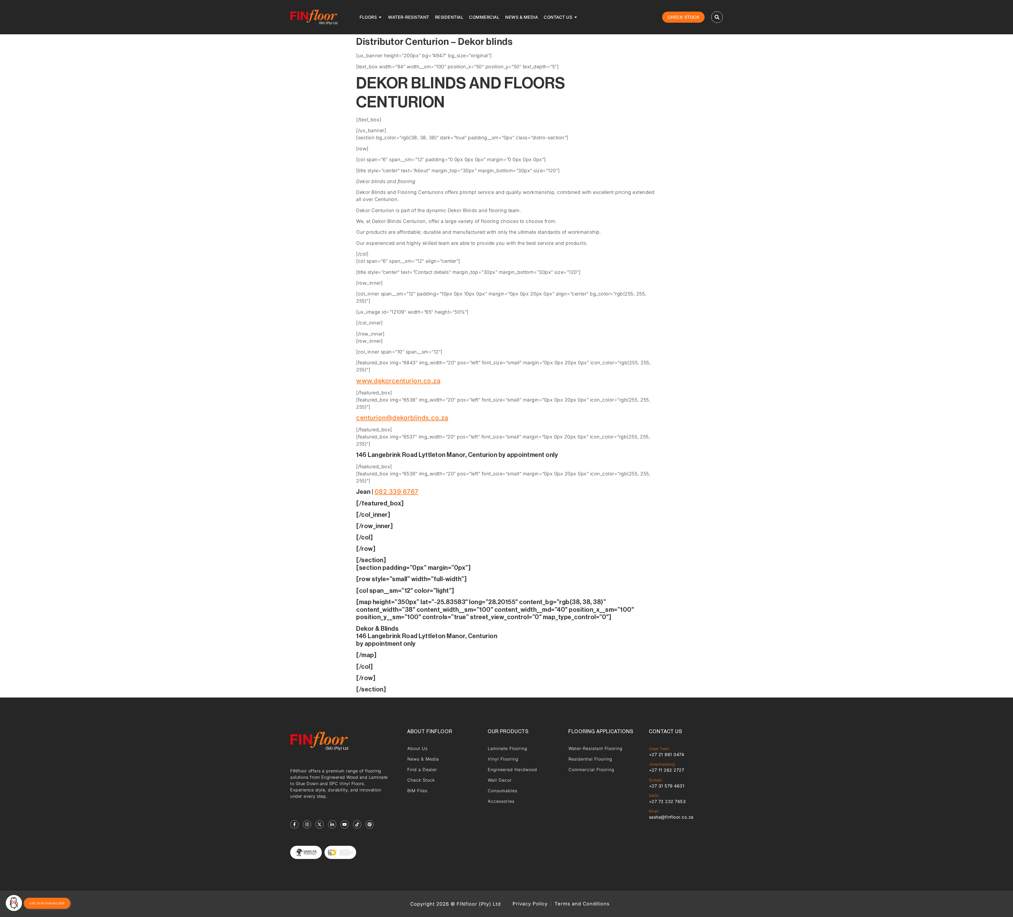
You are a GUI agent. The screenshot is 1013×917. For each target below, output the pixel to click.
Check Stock (421, 780)
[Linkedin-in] (332, 824)
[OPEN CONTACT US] (576, 17)
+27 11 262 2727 (666, 770)
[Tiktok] (357, 824)
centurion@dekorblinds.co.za (402, 418)
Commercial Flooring (591, 769)
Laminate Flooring (507, 748)
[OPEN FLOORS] (380, 17)
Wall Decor (500, 780)
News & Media (423, 759)
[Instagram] (307, 824)
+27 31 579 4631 (667, 786)
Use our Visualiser (47, 903)
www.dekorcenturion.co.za (398, 381)
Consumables (502, 790)
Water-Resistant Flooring (595, 748)
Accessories (501, 801)
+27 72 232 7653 (667, 801)
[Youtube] (344, 824)
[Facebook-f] (294, 824)
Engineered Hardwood (512, 769)
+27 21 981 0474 (666, 754)
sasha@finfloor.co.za (671, 817)
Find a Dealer (422, 769)
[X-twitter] (319, 824)
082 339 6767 (397, 491)
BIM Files (417, 790)
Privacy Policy (530, 903)
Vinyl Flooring (503, 759)
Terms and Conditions (582, 903)
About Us (417, 748)
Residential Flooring (590, 759)
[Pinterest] (369, 824)
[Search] (717, 17)
